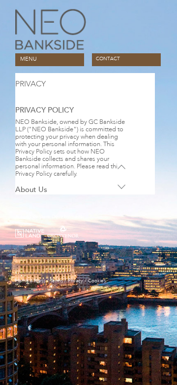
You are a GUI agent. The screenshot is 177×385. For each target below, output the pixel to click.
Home (22, 281)
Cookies (97, 281)
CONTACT (108, 59)
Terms (56, 281)
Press (39, 281)
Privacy (75, 281)
